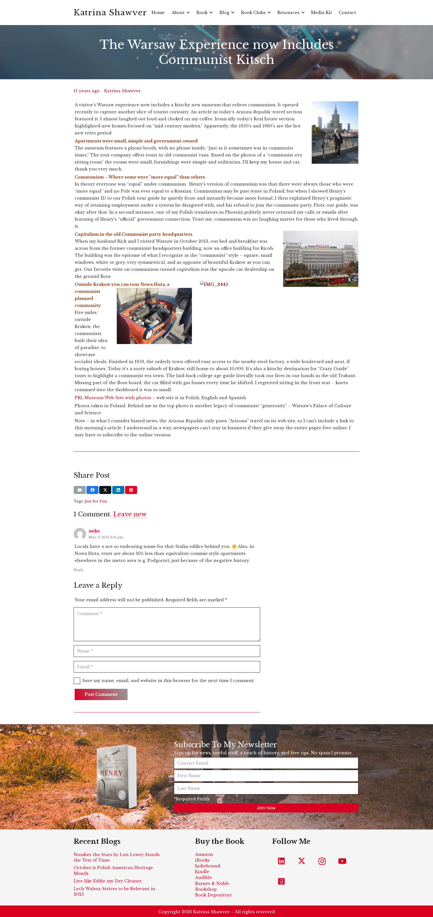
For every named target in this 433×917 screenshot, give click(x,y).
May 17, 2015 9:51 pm (106, 537)
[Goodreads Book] (281, 881)
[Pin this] (131, 490)
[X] (301, 861)
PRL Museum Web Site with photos (113, 397)
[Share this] (92, 490)
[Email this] (80, 490)
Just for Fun (96, 501)
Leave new (130, 514)
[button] (188, 12)
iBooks (202, 860)
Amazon (204, 854)
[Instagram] (322, 861)
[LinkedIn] (281, 861)
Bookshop (206, 889)
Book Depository (213, 894)
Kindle (202, 871)
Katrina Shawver (122, 90)
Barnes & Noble (212, 883)
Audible (203, 877)
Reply (79, 570)
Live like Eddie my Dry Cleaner (108, 880)
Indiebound (207, 865)
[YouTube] (342, 861)
